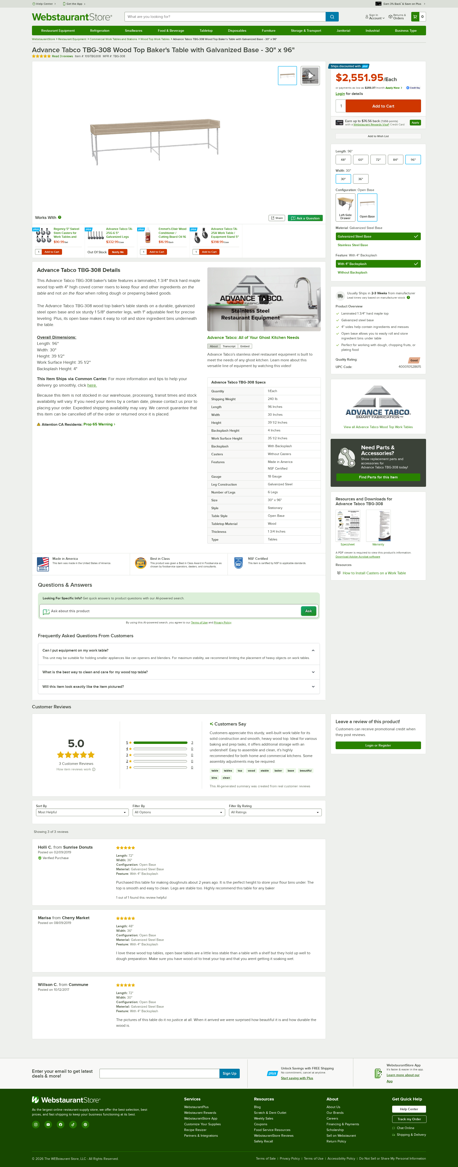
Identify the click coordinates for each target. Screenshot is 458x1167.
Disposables (237, 30)
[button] (287, 75)
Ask (308, 611)
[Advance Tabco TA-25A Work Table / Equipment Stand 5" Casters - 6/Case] (216, 241)
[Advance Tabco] (378, 403)
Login (340, 94)
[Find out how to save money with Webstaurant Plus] (36, 230)
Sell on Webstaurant (341, 1135)
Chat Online (405, 1128)
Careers (332, 1118)
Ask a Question (308, 218)
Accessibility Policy (341, 1158)
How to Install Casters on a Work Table (382, 573)
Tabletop (206, 30)
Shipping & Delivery (411, 1134)
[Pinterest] (85, 1124)
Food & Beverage (171, 30)
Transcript (229, 346)
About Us (333, 1107)
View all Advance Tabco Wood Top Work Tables (378, 427)
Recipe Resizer (195, 1130)
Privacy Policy (222, 622)
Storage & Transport (306, 30)
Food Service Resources (272, 1130)
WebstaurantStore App (200, 1118)
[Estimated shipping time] (408, 297)
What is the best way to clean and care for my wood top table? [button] (95, 672)
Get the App (74, 3)
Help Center (44, 3)
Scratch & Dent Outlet (270, 1113)
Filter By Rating (240, 806)
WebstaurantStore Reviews (274, 1135)
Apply (416, 123)
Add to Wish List (378, 136)
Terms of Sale (266, 1158)
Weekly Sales (263, 1118)
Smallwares (133, 30)
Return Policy (336, 1141)
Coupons (260, 1124)
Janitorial (343, 30)
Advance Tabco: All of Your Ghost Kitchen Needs (253, 337)
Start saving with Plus (297, 1078)
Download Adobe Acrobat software (358, 556)
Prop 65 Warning (98, 424)
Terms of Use (199, 622)
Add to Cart (52, 252)
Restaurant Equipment (58, 30)
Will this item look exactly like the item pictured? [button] (83, 687)
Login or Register (378, 745)
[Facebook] (60, 1124)
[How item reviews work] (94, 769)
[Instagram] (36, 1124)
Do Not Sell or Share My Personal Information (392, 1158)
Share (279, 218)
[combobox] (225, 16)
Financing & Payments (343, 1124)
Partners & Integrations (201, 1135)
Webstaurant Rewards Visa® (371, 124)
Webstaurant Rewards (200, 1113)
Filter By (139, 806)
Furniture (269, 30)
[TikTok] (73, 1124)
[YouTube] (48, 1124)
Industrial (373, 30)
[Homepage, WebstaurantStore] (72, 17)
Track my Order (409, 1119)
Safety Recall (263, 1141)
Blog (257, 1107)
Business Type (406, 30)
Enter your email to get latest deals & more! (62, 1073)
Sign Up (229, 1073)
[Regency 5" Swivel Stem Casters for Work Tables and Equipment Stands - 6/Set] (58, 241)
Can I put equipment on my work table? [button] (75, 650)
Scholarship (335, 1130)
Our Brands (335, 1113)
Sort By (41, 806)
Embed (245, 346)
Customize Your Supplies (202, 1124)
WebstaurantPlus (196, 1107)
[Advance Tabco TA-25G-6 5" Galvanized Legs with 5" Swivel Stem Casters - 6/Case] (111, 241)
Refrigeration (99, 30)
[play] (264, 299)
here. (92, 385)
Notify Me (118, 252)
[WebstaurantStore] (91, 1100)
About (214, 346)
